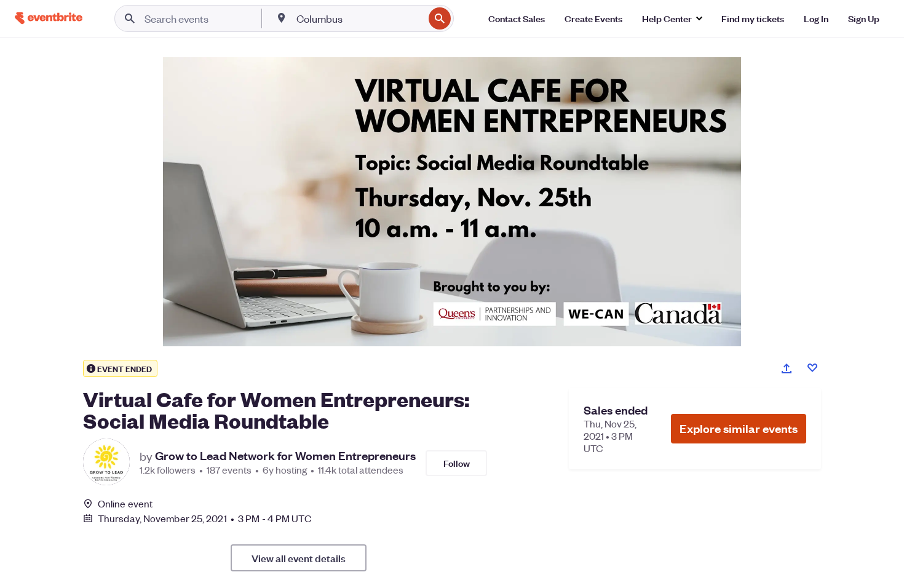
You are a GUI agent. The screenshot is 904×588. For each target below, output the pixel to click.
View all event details (299, 558)
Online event (125, 504)
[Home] (48, 18)
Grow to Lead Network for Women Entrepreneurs (285, 455)
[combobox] (359, 18)
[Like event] (812, 367)
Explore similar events (739, 428)
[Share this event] (786, 368)
